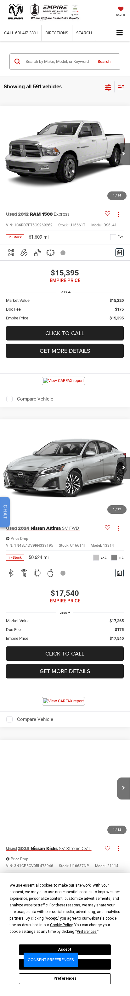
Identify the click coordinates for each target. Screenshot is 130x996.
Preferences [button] (87, 931)
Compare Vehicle (35, 399)
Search (104, 61)
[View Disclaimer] (63, 252)
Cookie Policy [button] (61, 925)
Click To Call (64, 333)
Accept (64, 949)
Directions (56, 33)
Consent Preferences (51, 959)
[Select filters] (108, 86)
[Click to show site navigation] (120, 33)
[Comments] (119, 252)
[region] (65, 309)
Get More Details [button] (65, 351)
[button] (21, 33)
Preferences (65, 978)
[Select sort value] (120, 86)
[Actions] (118, 214)
